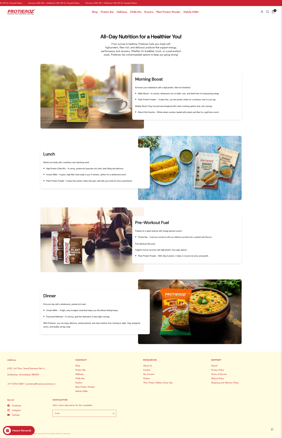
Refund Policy (217, 378)
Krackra (148, 12)
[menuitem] (94, 12)
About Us (147, 365)
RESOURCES (150, 360)
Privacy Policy (217, 370)
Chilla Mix (135, 12)
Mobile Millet (191, 12)
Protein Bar (107, 12)
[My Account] (262, 12)
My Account (148, 374)
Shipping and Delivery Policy (225, 382)
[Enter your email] (113, 413)
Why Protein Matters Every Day (158, 382)
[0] (272, 12)
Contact (146, 370)
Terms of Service (219, 374)
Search (214, 365)
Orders (146, 378)
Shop (95, 12)
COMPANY (81, 360)
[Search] (267, 12)
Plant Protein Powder (168, 12)
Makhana (122, 12)
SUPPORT (216, 360)
